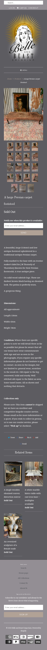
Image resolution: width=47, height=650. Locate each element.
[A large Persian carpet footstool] (23, 114)
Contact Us (23, 583)
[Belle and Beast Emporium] (23, 39)
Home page (23, 573)
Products (17, 79)
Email (24, 444)
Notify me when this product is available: (23, 221)
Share (21, 437)
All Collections (23, 578)
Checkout (33, 8)
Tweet (12, 437)
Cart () (23, 8)
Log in (12, 8)
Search (23, 568)
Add (36, 437)
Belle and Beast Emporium (22, 628)
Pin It (29, 437)
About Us (23, 588)
